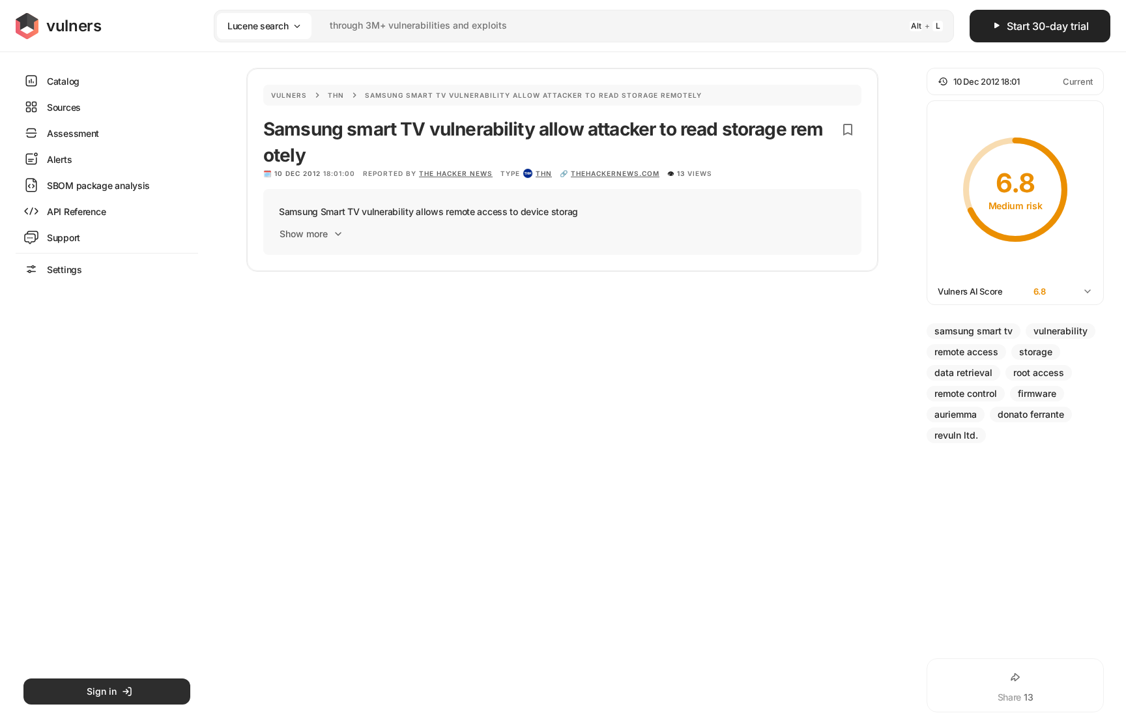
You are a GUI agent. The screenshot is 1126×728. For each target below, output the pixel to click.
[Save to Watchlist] (847, 129)
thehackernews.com (615, 173)
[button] (1015, 81)
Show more (304, 233)
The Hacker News (456, 173)
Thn (336, 95)
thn (544, 173)
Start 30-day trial (1048, 26)
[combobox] (567, 25)
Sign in (102, 691)
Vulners (289, 95)
